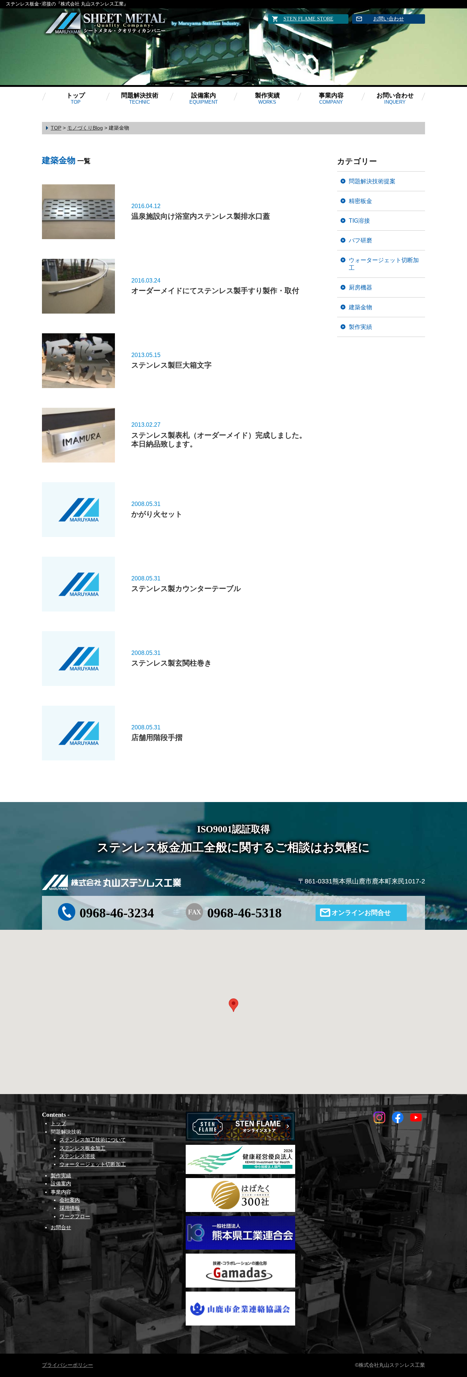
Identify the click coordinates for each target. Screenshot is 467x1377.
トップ (75, 98)
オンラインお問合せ (361, 912)
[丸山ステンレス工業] (106, 23)
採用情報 (69, 1208)
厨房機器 (360, 287)
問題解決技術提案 (372, 181)
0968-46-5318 (244, 913)
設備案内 (203, 98)
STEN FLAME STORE (308, 19)
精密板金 (360, 200)
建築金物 (360, 307)
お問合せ (61, 1227)
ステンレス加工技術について (92, 1140)
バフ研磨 (360, 240)
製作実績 (267, 98)
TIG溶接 (359, 220)
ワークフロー (74, 1216)
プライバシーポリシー (67, 1365)
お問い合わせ (388, 19)
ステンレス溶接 (77, 1156)
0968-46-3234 (117, 913)
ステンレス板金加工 (82, 1148)
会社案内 (69, 1200)
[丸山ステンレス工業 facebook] (398, 1121)
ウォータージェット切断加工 (384, 264)
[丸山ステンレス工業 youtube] (416, 1121)
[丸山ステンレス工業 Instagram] (379, 1121)
